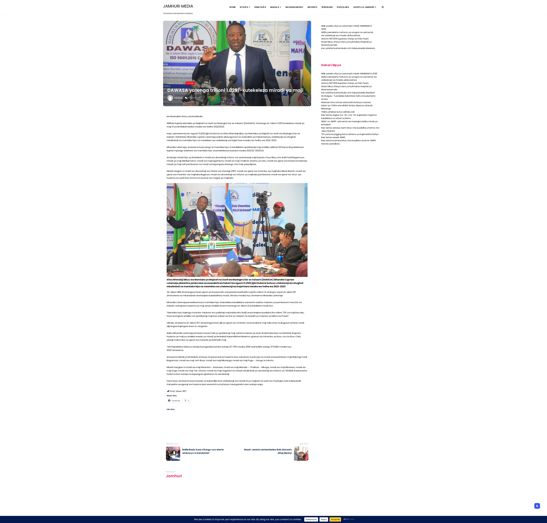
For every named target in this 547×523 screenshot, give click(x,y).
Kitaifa (244, 7)
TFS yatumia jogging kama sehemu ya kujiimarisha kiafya (349, 134)
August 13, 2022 (175, 83)
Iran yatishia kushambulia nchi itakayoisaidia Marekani (348, 48)
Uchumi (190, 83)
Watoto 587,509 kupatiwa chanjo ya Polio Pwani (345, 38)
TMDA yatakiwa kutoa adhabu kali (338, 111)
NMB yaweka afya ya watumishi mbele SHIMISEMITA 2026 (349, 73)
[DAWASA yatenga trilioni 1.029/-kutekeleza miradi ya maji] (237, 63)
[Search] (382, 7)
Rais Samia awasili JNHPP (333, 137)
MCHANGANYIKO (294, 7)
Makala (274, 7)
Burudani (327, 7)
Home (232, 7)
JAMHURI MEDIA (178, 6)
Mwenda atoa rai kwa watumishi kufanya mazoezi (346, 102)
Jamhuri (178, 98)
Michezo (313, 7)
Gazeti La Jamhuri (363, 7)
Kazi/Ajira (343, 7)
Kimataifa (260, 7)
